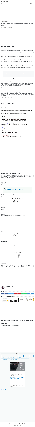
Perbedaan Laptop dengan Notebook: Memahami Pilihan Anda (14, 192)
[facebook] (4, 293)
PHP (3, 357)
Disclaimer (10, 423)
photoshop (15, 359)
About (25, 423)
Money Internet (17, 357)
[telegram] (30, 293)
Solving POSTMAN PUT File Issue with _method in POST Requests (14, 189)
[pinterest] (17, 293)
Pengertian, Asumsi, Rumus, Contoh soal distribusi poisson (15, 73)
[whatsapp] (24, 293)
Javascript (8, 357)
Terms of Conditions (16, 423)
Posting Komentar (9, 27)
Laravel (22, 357)
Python (10, 359)
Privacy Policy (21, 423)
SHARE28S (4, 1)
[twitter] (11, 293)
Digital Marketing (5, 359)
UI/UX (27, 357)
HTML (12, 357)
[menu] (2, 4)
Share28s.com (19, 425)
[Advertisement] (17, 13)
